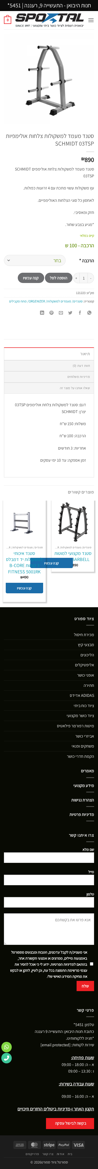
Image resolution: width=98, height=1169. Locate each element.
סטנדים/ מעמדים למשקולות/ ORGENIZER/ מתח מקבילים (46, 301)
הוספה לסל (58, 277)
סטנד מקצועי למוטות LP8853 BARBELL (72, 556)
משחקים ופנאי (83, 746)
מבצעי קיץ (86, 644)
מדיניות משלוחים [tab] (78, 376)
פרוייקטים (32, 1154)
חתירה (89, 685)
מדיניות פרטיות (82, 814)
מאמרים (87, 771)
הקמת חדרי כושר (80, 756)
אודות (61, 1154)
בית (70, 1154)
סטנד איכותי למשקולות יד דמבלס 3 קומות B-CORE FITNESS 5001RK (24, 562)
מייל (91, 871)
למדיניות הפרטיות (63, 964)
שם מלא (88, 849)
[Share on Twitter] (70, 313)
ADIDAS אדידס (82, 695)
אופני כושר (85, 675)
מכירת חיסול (84, 634)
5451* (14, 5)
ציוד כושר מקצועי (80, 715)
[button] (91, 20)
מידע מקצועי (83, 785)
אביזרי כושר (84, 736)
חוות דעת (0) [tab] (81, 365)
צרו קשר (47, 1154)
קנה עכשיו (31, 277)
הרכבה (86, 261)
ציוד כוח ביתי (84, 705)
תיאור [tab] (85, 354)
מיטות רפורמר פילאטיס (75, 726)
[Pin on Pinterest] (51, 313)
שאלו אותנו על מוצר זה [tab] (75, 388)
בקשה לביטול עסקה (70, 1123)
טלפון (90, 894)
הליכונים (87, 655)
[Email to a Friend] (61, 313)
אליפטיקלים (84, 665)
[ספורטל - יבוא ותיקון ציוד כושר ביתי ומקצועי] (49, 20)
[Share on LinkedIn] (42, 313)
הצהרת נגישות (82, 800)
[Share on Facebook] (80, 313)
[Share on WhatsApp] (89, 313)
